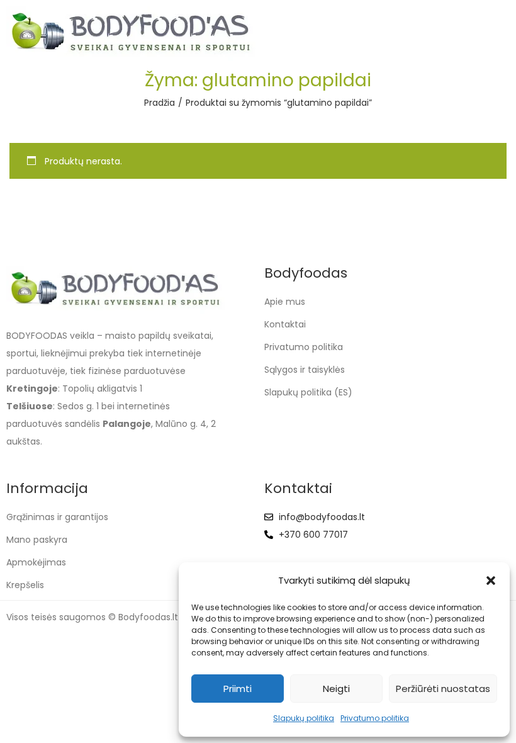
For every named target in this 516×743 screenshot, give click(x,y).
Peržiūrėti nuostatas (443, 688)
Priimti (237, 688)
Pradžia (159, 102)
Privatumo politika (374, 718)
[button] (491, 580)
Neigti (336, 688)
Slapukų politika (303, 718)
